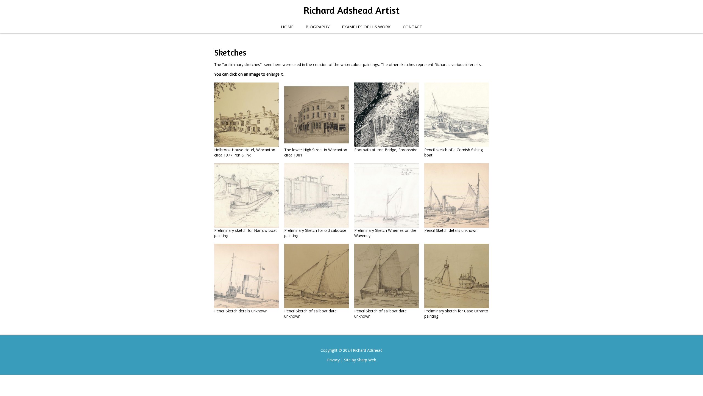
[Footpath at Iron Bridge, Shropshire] (386, 114)
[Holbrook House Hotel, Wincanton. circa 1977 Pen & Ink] (246, 114)
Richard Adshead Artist (351, 10)
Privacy (333, 359)
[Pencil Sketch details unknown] (456, 195)
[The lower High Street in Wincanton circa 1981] (316, 114)
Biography (318, 26)
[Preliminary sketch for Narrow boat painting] (246, 195)
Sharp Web (366, 359)
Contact (412, 26)
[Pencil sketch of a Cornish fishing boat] (456, 114)
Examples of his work (366, 26)
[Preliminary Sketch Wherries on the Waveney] (386, 195)
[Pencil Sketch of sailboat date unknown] (316, 276)
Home (287, 26)
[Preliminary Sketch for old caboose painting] (316, 195)
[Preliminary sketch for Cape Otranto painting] (456, 276)
